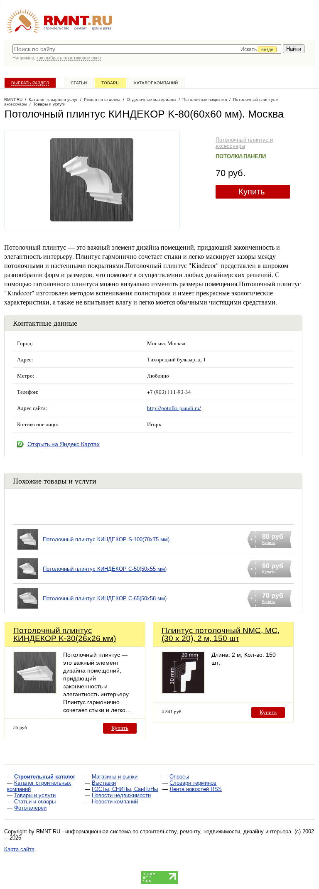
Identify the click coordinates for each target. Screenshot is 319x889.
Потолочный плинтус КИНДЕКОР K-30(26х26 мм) (64, 634)
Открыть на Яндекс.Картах (63, 444)
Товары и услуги (35, 795)
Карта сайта (19, 849)
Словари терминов (192, 783)
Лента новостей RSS (195, 789)
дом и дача (101, 28)
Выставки (104, 783)
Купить (251, 191)
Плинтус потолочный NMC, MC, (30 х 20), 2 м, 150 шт (221, 634)
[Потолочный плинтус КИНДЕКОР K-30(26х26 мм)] (35, 692)
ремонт (80, 28)
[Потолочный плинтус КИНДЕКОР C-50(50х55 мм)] (28, 579)
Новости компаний (115, 801)
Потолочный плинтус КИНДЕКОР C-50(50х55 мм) (105, 569)
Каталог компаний (156, 83)
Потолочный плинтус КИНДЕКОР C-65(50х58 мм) (105, 598)
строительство (56, 28)
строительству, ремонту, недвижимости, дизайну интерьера (215, 831)
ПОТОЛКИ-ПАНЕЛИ (241, 156)
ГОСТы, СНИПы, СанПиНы (125, 789)
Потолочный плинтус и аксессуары (244, 143)
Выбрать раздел (30, 83)
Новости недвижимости (121, 795)
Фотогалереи (30, 808)
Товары (110, 83)
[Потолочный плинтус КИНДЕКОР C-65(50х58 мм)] (28, 609)
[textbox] (146, 49)
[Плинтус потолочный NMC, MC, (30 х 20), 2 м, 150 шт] (183, 692)
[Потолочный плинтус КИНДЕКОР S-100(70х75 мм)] (28, 550)
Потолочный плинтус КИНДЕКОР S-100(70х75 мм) (106, 539)
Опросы (179, 777)
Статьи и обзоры (35, 801)
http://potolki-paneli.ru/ (174, 408)
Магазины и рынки (114, 777)
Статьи (79, 83)
